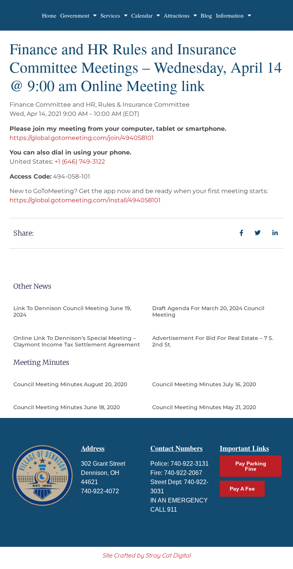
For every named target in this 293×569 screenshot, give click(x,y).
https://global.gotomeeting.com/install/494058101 (85, 200)
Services (110, 15)
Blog (206, 15)
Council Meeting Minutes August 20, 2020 (70, 384)
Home (49, 15)
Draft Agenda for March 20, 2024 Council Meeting (208, 311)
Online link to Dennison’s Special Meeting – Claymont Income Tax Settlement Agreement (76, 341)
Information (230, 15)
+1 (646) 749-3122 (80, 161)
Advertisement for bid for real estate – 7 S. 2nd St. (212, 341)
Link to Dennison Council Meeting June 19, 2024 (72, 311)
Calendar (142, 15)
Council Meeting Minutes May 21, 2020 (204, 407)
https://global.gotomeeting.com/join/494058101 (82, 137)
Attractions (177, 15)
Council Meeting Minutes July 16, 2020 (204, 384)
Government (74, 15)
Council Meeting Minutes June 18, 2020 (66, 407)
